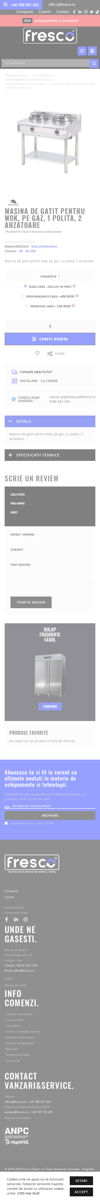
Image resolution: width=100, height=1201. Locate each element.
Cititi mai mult (28, 1193)
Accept (81, 1192)
